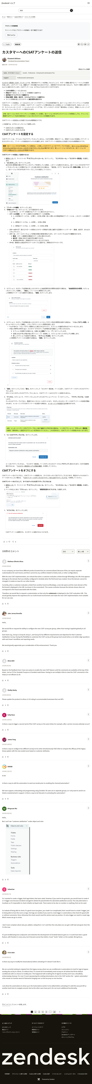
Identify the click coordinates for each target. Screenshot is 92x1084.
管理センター (10, 158)
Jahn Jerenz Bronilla (15, 613)
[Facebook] (85, 44)
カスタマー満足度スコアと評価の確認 (29, 466)
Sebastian (11, 889)
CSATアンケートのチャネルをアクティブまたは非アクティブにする (45, 478)
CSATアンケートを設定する (15, 128)
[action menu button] (88, 560)
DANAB (10, 766)
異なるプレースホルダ (16, 150)
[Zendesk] (46, 1056)
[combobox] (68, 551)
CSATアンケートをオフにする (15, 130)
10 (54, 1012)
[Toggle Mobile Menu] (89, 3)
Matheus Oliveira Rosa (15, 561)
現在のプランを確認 (84, 69)
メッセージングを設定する (56, 403)
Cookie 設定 (46, 1073)
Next (59, 1012)
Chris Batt (11, 952)
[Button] (4, 542)
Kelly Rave (11, 715)
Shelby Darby (12, 690)
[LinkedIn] (78, 44)
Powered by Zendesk (48, 1079)
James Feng (12, 739)
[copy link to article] (88, 44)
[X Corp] (81, 44)
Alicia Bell (11, 661)
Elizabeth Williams (14, 58)
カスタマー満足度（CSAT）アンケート (14, 83)
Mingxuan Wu (12, 808)
